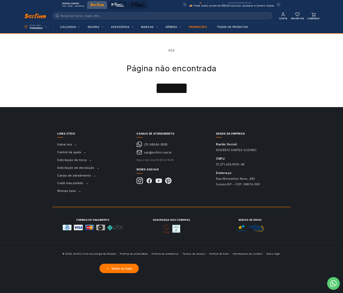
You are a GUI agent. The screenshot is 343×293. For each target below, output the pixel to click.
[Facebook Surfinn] (149, 181)
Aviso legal (273, 253)
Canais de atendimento (74, 175)
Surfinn (77, 253)
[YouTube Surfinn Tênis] (159, 181)
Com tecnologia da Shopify (99, 253)
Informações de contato (247, 253)
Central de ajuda (69, 152)
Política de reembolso (165, 253)
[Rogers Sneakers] (137, 5)
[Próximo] (278, 4)
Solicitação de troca (72, 160)
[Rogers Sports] (117, 5)
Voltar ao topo (121, 268)
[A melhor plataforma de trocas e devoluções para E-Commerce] (176, 229)
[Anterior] (185, 4)
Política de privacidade (134, 253)
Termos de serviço (194, 253)
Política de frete (219, 253)
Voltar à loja (172, 88)
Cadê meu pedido (70, 183)
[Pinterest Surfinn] (168, 181)
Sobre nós (64, 144)
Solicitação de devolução (75, 168)
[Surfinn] (97, 5)
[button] (69, 27)
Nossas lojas (66, 191)
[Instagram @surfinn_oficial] (140, 181)
